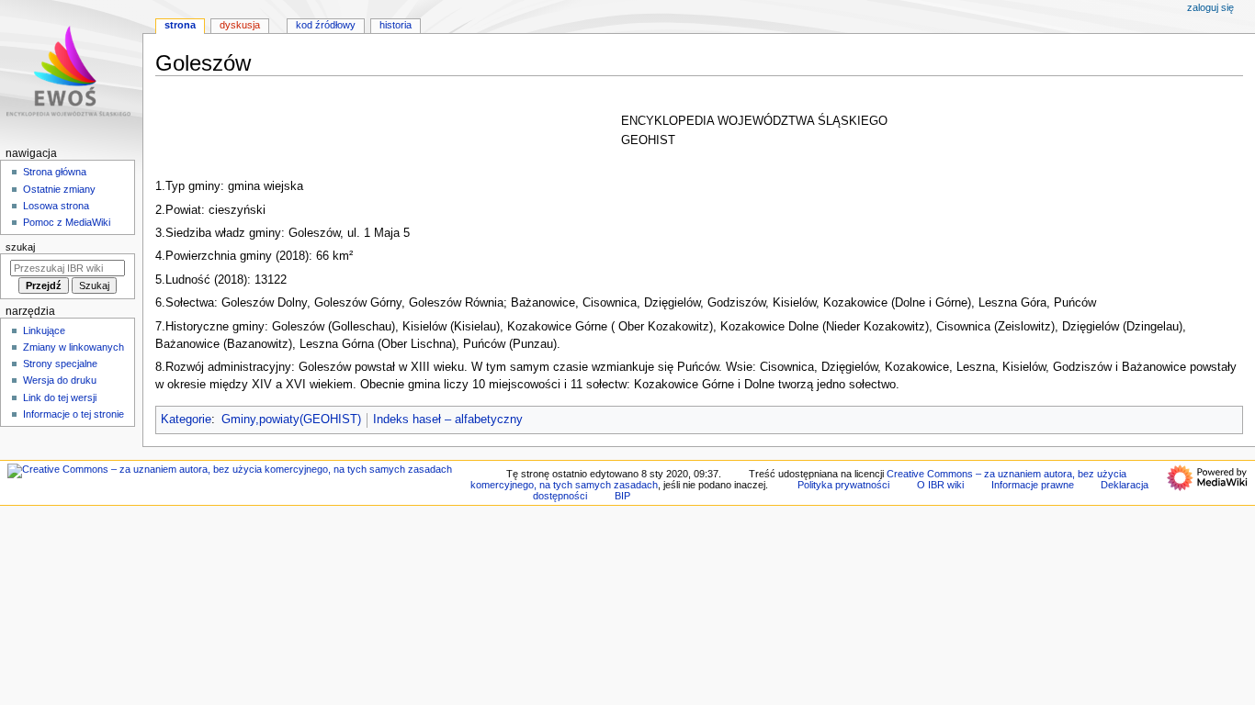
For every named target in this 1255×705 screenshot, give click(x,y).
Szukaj (20, 246)
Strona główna (54, 171)
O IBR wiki (940, 484)
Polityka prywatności (843, 484)
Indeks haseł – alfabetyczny (448, 419)
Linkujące (44, 330)
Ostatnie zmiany (59, 189)
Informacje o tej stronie (73, 414)
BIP (622, 495)
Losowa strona (56, 205)
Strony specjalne (60, 363)
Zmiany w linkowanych (73, 346)
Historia (395, 24)
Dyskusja (240, 24)
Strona (180, 24)
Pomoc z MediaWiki (66, 222)
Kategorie (186, 419)
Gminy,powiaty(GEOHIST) (291, 419)
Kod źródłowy (326, 24)
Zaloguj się (1210, 7)
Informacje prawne (1032, 484)
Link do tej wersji (59, 397)
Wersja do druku (59, 380)
